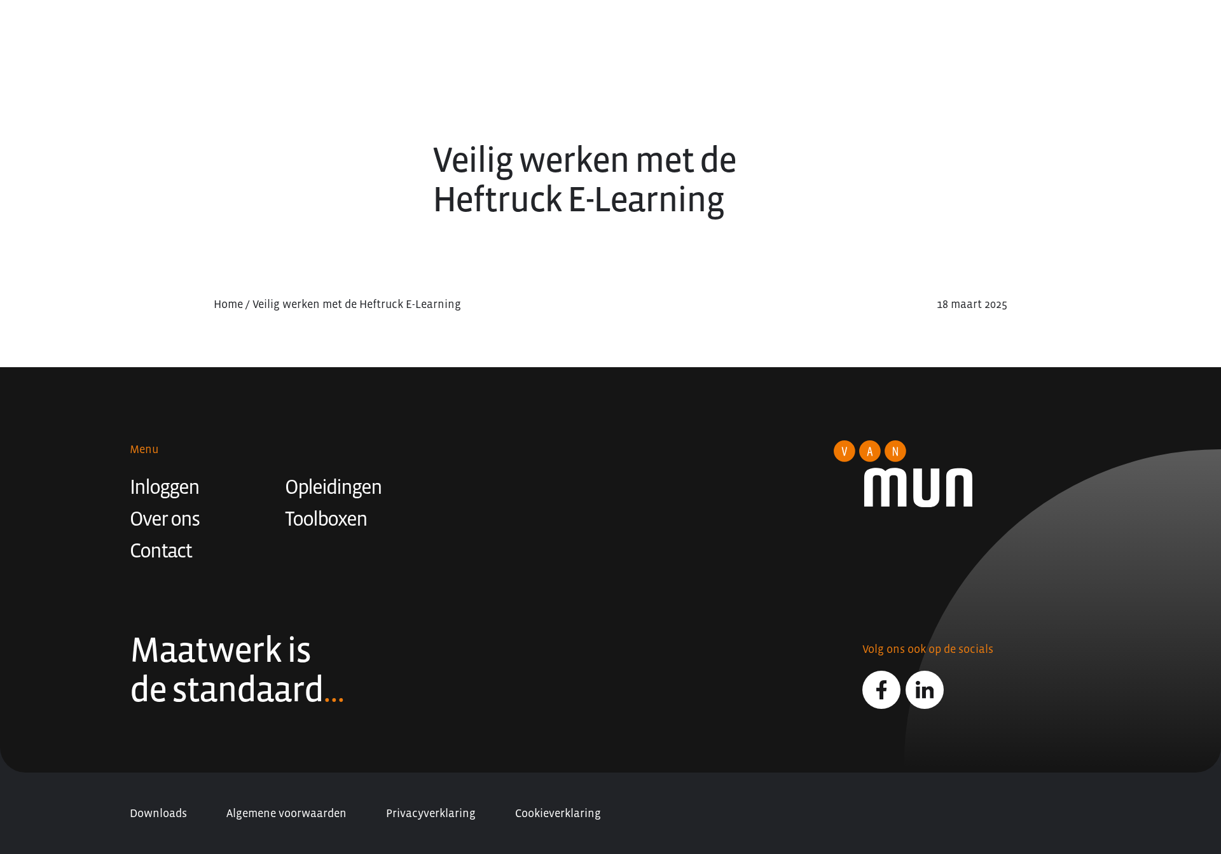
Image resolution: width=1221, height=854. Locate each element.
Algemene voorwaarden (286, 813)
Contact (160, 550)
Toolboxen (326, 518)
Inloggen (164, 486)
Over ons (164, 518)
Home (228, 304)
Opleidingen (333, 486)
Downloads (158, 813)
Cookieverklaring (558, 813)
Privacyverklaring (431, 813)
